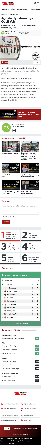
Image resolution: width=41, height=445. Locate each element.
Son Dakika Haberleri (9, 420)
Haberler (4, 14)
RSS (7, 428)
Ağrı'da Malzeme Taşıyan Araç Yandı (12, 259)
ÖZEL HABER (35, 9)
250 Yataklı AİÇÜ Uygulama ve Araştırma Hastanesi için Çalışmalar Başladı (34, 248)
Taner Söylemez (18, 126)
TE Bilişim (25, 434)
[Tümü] (38, 268)
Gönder (6, 222)
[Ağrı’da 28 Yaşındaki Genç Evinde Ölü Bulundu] (30, 168)
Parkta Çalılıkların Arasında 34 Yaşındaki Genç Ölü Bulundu (12, 237)
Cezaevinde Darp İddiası (10, 153)
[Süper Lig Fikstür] (38, 330)
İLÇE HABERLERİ (23, 9)
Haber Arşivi (27, 420)
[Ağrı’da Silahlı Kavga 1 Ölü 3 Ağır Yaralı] (11, 185)
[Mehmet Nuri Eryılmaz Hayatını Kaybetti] (30, 185)
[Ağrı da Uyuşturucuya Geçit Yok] (20, 48)
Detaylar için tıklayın (20, 323)
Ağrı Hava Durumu (29, 404)
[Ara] (35, 3)
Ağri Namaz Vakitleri (10, 408)
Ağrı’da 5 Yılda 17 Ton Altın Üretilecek (34, 259)
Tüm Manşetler (28, 415)
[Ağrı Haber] (8, 3)
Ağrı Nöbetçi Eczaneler (11, 404)
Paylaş (6, 62)
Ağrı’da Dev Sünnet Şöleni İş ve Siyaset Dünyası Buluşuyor (13, 248)
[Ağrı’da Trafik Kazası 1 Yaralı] (11, 168)
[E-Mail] (14, 130)
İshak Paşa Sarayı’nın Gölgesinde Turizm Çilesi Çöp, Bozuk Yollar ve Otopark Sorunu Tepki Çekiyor (29, 156)
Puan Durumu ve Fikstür (10, 415)
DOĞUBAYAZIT (14, 14)
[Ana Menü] (38, 3)
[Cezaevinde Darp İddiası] (11, 146)
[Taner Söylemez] (6, 127)
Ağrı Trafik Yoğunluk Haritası (28, 410)
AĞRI (13, 9)
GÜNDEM (4, 9)
